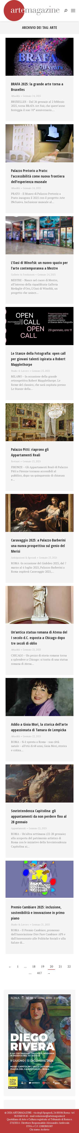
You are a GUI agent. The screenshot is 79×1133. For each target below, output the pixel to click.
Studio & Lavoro (20, 370)
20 (51, 966)
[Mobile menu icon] (73, 10)
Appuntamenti (18, 828)
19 (42, 966)
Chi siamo (35, 1129)
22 (69, 966)
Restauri (15, 461)
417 (39, 973)
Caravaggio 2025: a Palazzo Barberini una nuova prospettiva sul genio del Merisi (38, 546)
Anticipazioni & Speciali (23, 557)
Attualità (15, 96)
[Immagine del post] (39, 57)
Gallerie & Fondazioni (23, 274)
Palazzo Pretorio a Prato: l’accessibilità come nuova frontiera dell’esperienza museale (37, 176)
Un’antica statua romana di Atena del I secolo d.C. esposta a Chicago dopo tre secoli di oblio (39, 638)
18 (33, 966)
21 (60, 966)
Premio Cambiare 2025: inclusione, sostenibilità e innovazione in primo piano (37, 913)
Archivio (45, 1129)
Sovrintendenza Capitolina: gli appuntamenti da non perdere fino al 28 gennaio (39, 816)
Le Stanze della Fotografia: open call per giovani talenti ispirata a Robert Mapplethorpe (38, 359)
